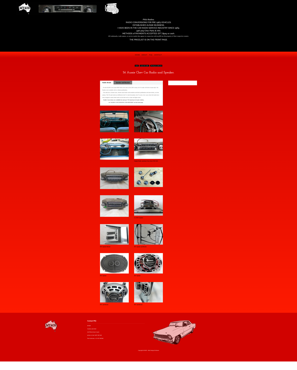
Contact (158, 55)
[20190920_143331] (114, 216)
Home (137, 55)
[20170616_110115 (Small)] (148, 158)
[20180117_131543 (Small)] (148, 302)
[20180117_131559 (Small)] (114, 302)
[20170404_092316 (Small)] (148, 215)
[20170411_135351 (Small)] (148, 273)
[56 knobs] (148, 187)
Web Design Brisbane (153, 350)
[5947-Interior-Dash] (114, 159)
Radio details (106, 82)
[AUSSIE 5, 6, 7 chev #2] (148, 132)
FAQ (151, 55)
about (144, 55)
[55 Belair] (114, 132)
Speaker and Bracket (123, 82)
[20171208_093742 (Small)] (148, 244)
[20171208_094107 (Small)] (114, 244)
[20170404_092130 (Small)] (114, 273)
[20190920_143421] (114, 188)
